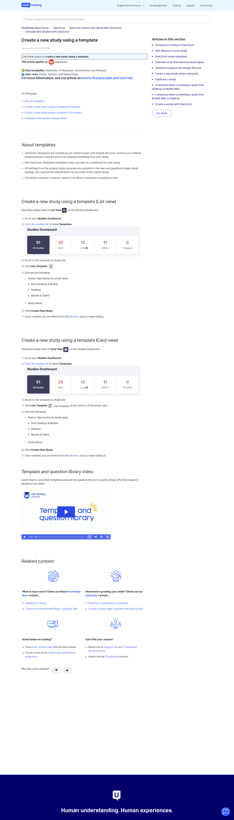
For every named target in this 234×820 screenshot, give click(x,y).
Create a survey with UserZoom (173, 104)
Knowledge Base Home (35, 27)
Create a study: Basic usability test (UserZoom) (115, 608)
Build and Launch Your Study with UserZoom (96, 27)
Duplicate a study (35, 603)
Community (112, 656)
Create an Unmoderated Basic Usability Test (51, 608)
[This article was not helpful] (56, 670)
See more (162, 113)
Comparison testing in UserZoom (174, 45)
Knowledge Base (158, 5)
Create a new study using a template (176, 73)
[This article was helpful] (67, 670)
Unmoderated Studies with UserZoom (47, 31)
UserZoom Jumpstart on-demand (108, 603)
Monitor (74, 316)
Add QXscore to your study (171, 50)
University (91, 595)
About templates (35, 101)
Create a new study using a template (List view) (52, 106)
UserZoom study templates (171, 56)
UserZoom (59, 27)
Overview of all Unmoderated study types (179, 62)
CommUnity (206, 5)
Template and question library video (46, 118)
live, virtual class (43, 647)
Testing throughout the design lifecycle (178, 67)
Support (190, 5)
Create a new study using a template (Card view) (53, 112)
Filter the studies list (37, 224)
